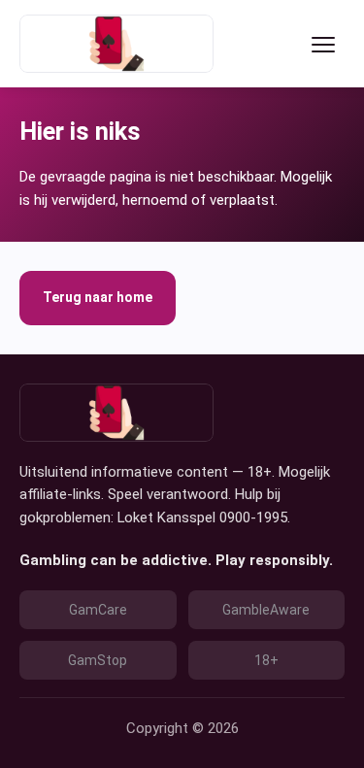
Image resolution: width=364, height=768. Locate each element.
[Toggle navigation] (323, 43)
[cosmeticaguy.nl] (116, 44)
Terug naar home (97, 297)
